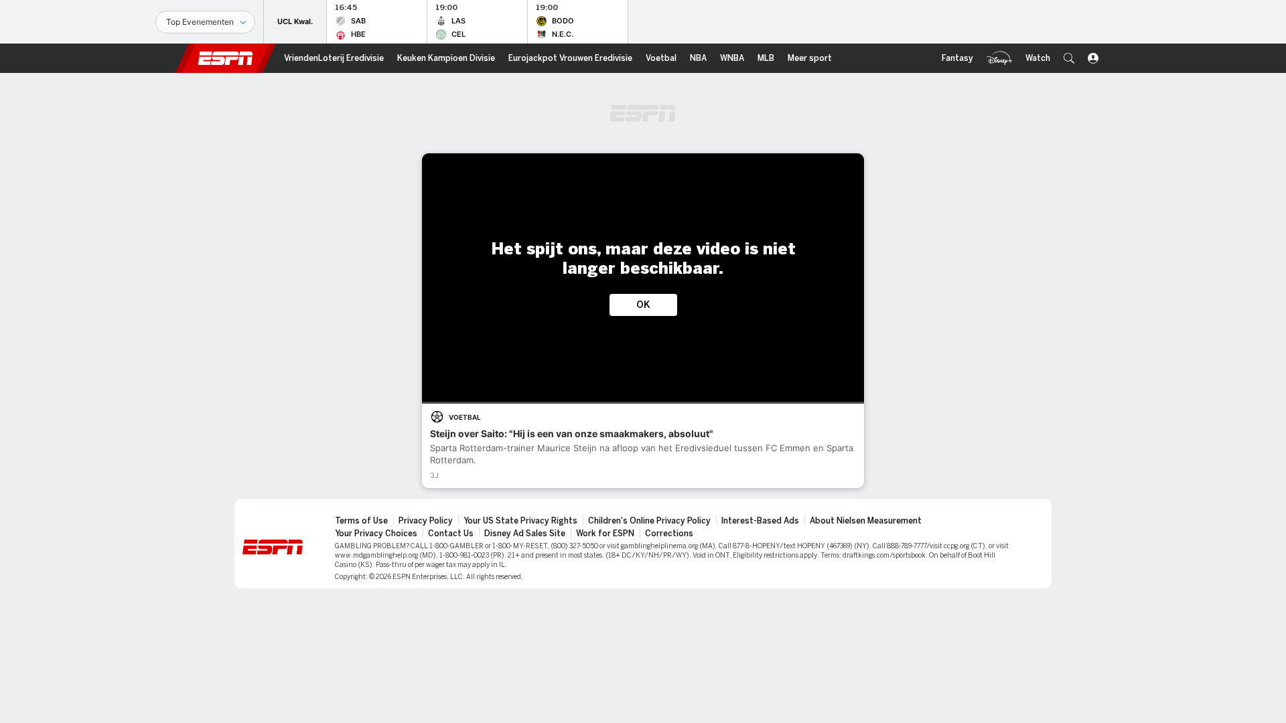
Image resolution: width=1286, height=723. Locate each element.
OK (643, 305)
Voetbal (465, 417)
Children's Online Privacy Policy (649, 521)
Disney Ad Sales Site (524, 533)
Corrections (669, 533)
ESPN (225, 58)
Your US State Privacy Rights (520, 521)
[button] (1069, 58)
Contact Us (451, 533)
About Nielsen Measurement (866, 521)
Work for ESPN (605, 533)
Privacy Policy (426, 521)
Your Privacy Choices (376, 533)
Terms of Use (361, 521)
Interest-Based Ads (760, 521)
